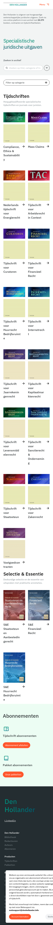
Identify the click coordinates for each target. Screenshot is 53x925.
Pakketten (10, 864)
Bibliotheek (10, 837)
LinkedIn (10, 820)
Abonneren (10, 848)
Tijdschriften (11, 861)
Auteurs (9, 845)
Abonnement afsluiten (16, 745)
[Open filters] (47, 68)
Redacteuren (11, 841)
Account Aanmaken (20, 916)
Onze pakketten (13, 774)
